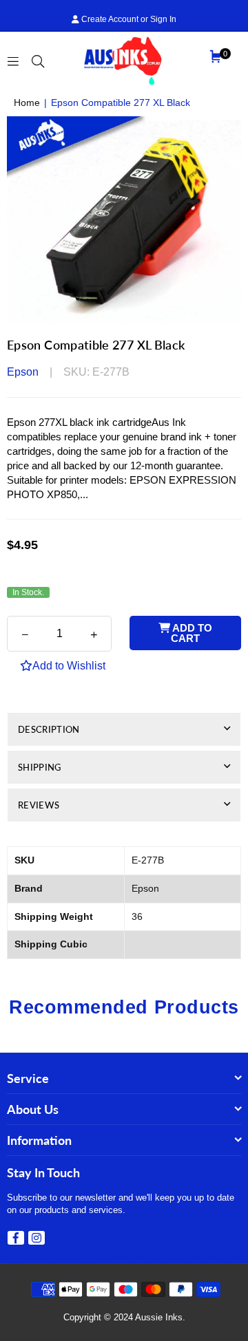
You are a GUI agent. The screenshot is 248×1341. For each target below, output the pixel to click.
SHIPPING (39, 767)
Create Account (108, 19)
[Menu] (13, 60)
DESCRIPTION (49, 729)
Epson (23, 372)
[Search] (37, 60)
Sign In (163, 19)
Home (27, 102)
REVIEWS (38, 805)
